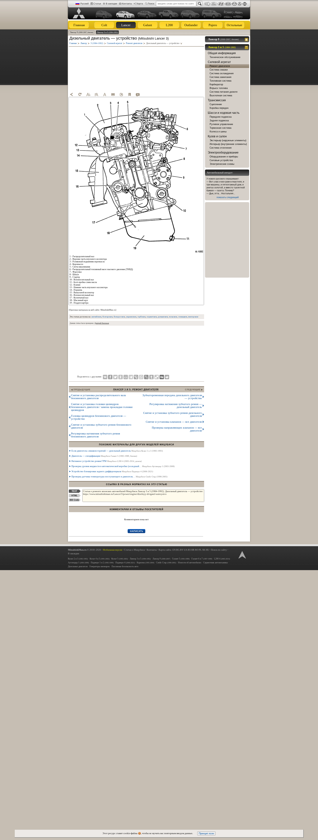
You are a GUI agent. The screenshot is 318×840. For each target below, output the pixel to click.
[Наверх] (241, 554)
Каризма (145, 562)
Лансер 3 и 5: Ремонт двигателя (136, 389)
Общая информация (222, 53)
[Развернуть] (247, 39)
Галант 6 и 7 (201, 558)
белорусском (119, 317)
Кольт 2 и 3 (78, 558)
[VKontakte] (105, 377)
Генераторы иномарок (99, 566)
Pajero (213, 25)
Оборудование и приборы (224, 156)
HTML (74, 495)
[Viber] (136, 377)
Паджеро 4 (125, 562)
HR (193, 549)
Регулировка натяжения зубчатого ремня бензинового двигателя (95, 435)
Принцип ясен (206, 833)
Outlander (191, 25)
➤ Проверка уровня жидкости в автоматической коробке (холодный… (122, 466)
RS (189, 549)
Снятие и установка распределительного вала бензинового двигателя (98, 397)
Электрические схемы (222, 164)
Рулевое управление (221, 124)
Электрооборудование (223, 152)
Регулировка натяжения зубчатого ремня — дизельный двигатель (175, 405)
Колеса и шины (218, 131)
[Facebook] (110, 377)
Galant (147, 25)
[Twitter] (115, 377)
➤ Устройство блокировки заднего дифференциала (111, 471)
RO (196, 549)
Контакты (127, 3)
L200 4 (222, 558)
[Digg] (162, 377)
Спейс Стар (166, 562)
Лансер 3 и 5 (107, 32)
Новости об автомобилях (189, 562)
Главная (79, 25)
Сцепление (216, 104)
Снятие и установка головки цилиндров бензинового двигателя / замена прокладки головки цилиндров (101, 407)
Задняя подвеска (219, 120)
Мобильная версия (112, 549)
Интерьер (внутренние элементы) (228, 144)
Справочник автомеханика (215, 562)
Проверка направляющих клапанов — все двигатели (177, 429)
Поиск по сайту (219, 549)
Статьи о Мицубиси (134, 549)
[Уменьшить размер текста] (88, 94)
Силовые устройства (221, 160)
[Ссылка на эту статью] (121, 94)
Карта (140, 3)
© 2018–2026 (84, 549)
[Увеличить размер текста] (96, 94)
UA (185, 549)
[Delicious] (156, 377)
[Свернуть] (247, 47)
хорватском (152, 317)
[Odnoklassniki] (120, 377)
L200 (169, 25)
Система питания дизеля (223, 91)
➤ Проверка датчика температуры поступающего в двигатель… (118, 476)
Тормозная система (220, 127)
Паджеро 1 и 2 (102, 562)
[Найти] (199, 3)
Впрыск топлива (219, 88)
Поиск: (151, 3)
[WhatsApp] (141, 377)
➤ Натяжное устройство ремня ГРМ (105, 461)
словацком (182, 317)
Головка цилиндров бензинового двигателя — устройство (98, 417)
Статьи (97, 3)
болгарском (108, 317)
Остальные (234, 25)
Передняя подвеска (221, 116)
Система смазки (219, 69)
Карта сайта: (165, 549)
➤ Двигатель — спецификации (103, 456)
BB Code (74, 500)
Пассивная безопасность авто (125, 566)
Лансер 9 (81, 32)
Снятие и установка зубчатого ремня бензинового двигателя (101, 426)
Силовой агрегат (219, 62)
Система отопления (221, 147)
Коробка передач (219, 108)
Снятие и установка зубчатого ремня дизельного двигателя (172, 414)
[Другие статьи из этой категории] (113, 94)
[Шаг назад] (71, 94)
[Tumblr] (151, 377)
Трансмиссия (217, 100)
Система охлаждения (222, 73)
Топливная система (220, 80)
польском (173, 317)
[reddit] (167, 377)
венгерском (193, 317)
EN (174, 549)
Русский (84, 3)
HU (207, 549)
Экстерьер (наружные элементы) (228, 140)
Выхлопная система (221, 95)
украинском (131, 317)
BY (181, 549)
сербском (141, 317)
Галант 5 (181, 558)
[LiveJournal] (146, 377)
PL (200, 549)
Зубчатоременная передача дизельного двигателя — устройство (172, 397)
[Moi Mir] (125, 377)
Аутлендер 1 (78, 562)
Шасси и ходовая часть (223, 112)
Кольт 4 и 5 (99, 558)
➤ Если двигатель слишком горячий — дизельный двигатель (116, 450)
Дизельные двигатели (78, 566)
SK (203, 549)
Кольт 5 (119, 558)
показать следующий (228, 197)
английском (96, 317)
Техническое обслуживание (225, 57)
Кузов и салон (217, 136)
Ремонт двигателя (220, 66)
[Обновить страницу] (80, 94)
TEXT (74, 491)
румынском (163, 317)
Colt (104, 25)
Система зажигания (220, 77)
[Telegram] (131, 377)
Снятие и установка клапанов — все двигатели (174, 421)
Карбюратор (216, 84)
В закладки (111, 3)
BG (177, 549)
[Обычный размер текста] (104, 94)
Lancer (125, 25)
